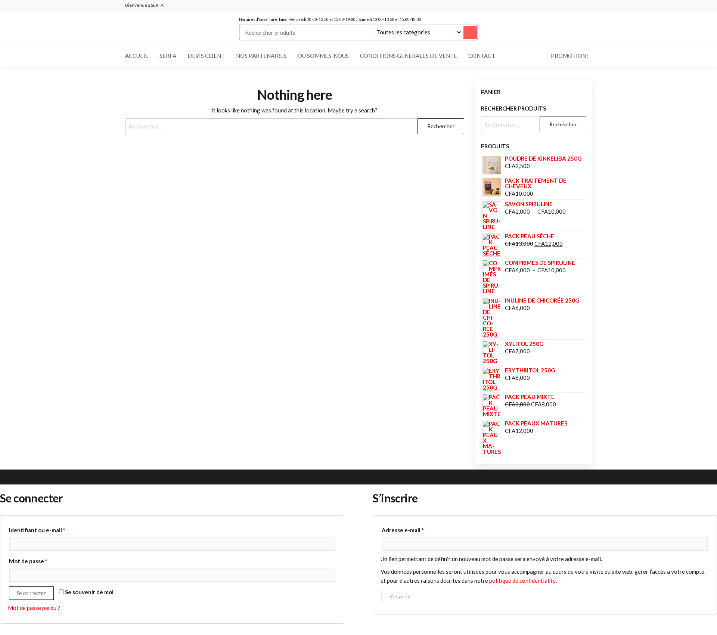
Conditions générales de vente (408, 55)
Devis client (206, 55)
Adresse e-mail (418, 529)
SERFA (167, 55)
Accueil (136, 55)
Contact (481, 55)
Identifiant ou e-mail (52, 529)
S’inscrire (399, 596)
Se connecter (31, 593)
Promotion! (569, 55)
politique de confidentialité (522, 580)
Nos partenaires (261, 55)
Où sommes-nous (323, 55)
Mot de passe (43, 560)
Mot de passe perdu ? (34, 607)
